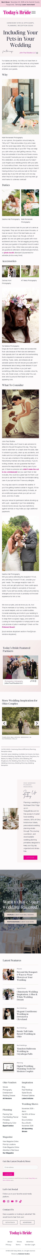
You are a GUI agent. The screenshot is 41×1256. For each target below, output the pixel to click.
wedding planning (21, 763)
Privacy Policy (32, 1178)
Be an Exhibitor (27, 1120)
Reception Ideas (25, 25)
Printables (6, 1120)
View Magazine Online (10, 1141)
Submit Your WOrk (20, 922)
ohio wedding (24, 758)
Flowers (19, 969)
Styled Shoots (21, 988)
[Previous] (4, 723)
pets (19, 761)
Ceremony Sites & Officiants (20, 23)
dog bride (18, 756)
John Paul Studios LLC (27, 53)
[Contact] (33, 681)
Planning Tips (7, 1114)
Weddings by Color (9, 1123)
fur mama (16, 758)
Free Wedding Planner (10, 1117)
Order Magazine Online (11, 1147)
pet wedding (13, 761)
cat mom (36, 754)
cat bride (22, 754)
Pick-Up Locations (9, 1144)
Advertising (27, 1222)
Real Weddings (22, 1008)
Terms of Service (6, 1180)
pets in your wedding (29, 761)
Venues (5, 1087)
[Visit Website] (31, 681)
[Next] (36, 723)
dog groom (25, 756)
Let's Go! (30, 857)
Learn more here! (28, 4)
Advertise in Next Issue (11, 1150)
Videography (18, 681)
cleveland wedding (7, 756)
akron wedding (13, 754)
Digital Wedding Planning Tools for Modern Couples (26, 1069)
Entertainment (8, 1093)
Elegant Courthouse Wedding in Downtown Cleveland (27, 1015)
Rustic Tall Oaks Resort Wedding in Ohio (26, 1034)
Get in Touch (10, 1222)
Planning (12, 25)
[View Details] (35, 681)
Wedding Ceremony (7, 763)
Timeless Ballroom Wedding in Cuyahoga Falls (26, 1051)
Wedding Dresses (9, 1096)
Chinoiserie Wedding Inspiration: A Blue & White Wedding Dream (27, 995)
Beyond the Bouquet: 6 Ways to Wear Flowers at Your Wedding (27, 976)
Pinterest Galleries (28, 1096)
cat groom (28, 754)
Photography (9, 681)
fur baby (9, 758)
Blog (23, 1087)
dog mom (33, 756)
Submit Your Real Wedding (20, 915)
